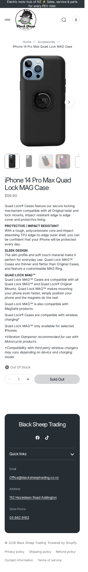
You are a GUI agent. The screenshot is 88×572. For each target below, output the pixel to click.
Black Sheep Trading (31, 538)
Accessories (46, 42)
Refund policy (66, 547)
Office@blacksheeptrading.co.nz (34, 473)
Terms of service (49, 555)
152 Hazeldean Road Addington (33, 493)
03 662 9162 (19, 513)
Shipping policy (40, 547)
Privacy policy (14, 547)
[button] (7, 20)
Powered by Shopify (62, 538)
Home (27, 42)
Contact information (19, 555)
